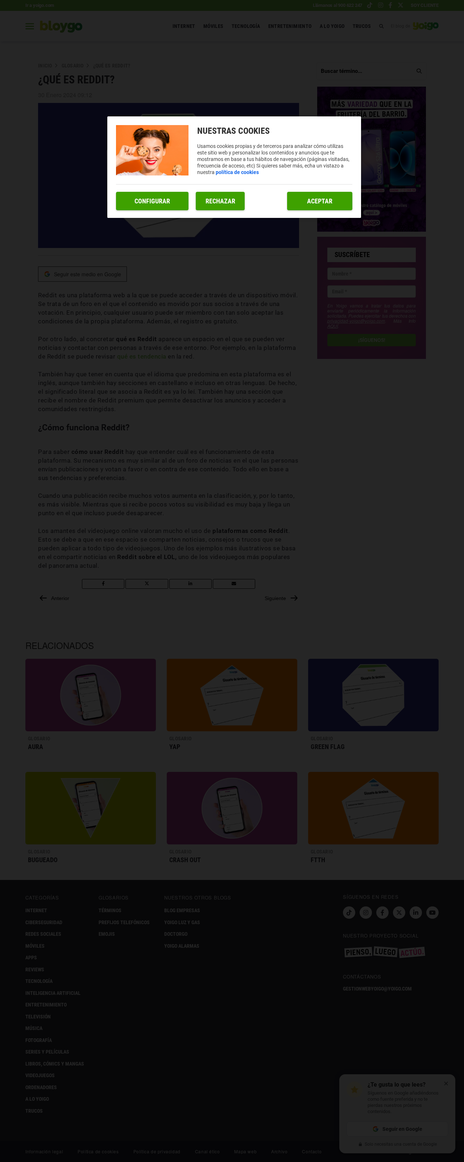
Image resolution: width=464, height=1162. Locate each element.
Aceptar (319, 201)
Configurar (152, 201)
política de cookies (237, 172)
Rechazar (220, 201)
